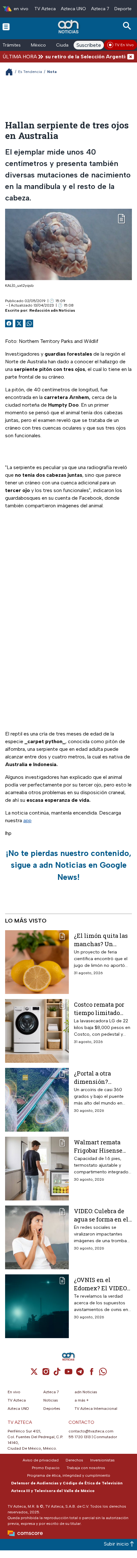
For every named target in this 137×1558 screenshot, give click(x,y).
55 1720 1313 (79, 1437)
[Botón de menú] (6, 26)
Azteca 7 (100, 8)
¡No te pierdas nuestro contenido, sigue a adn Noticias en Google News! (68, 865)
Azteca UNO (73, 8)
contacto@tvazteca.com (90, 1431)
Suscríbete (88, 45)
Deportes (124, 8)
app (27, 820)
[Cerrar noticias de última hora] (130, 57)
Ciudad (63, 45)
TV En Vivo (124, 45)
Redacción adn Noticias (52, 310)
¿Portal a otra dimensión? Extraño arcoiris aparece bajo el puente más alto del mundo (101, 1077)
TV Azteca (45, 8)
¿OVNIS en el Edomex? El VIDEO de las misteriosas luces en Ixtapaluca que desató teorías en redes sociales (102, 1284)
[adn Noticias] (69, 27)
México (38, 45)
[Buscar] (128, 26)
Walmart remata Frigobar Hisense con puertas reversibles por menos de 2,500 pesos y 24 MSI (98, 1146)
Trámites (12, 45)
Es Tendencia (30, 71)
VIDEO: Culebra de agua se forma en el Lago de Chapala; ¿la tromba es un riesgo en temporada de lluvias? (102, 1215)
